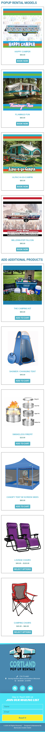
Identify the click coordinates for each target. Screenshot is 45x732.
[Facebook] (15, 688)
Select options (22, 569)
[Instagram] (22, 688)
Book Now (22, 61)
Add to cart (22, 318)
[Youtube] (30, 688)
